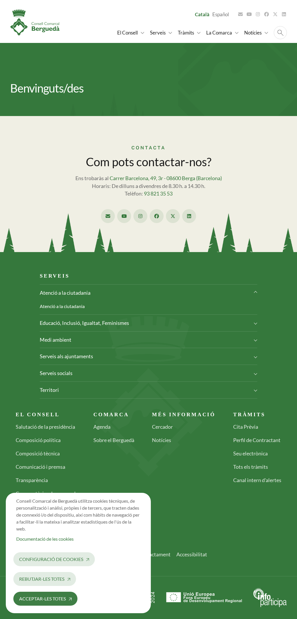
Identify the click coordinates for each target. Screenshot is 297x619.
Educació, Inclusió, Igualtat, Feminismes (84, 323)
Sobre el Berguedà (113, 440)
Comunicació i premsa (40, 467)
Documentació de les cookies (45, 539)
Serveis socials (56, 373)
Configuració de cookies (51, 559)
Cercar (280, 32)
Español (220, 14)
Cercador (162, 426)
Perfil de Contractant (256, 440)
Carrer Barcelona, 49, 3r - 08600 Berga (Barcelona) (166, 178)
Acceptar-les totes (42, 598)
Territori (49, 390)
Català (202, 14)
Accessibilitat (191, 554)
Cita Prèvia (245, 426)
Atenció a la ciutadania (65, 292)
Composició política (38, 440)
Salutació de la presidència (45, 426)
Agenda (102, 426)
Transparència (32, 480)
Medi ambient (55, 339)
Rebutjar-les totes (41, 579)
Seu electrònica (250, 453)
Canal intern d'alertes (257, 480)
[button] (130, 32)
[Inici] (37, 23)
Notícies (161, 440)
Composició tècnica (38, 453)
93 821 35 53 (158, 194)
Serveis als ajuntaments (66, 356)
